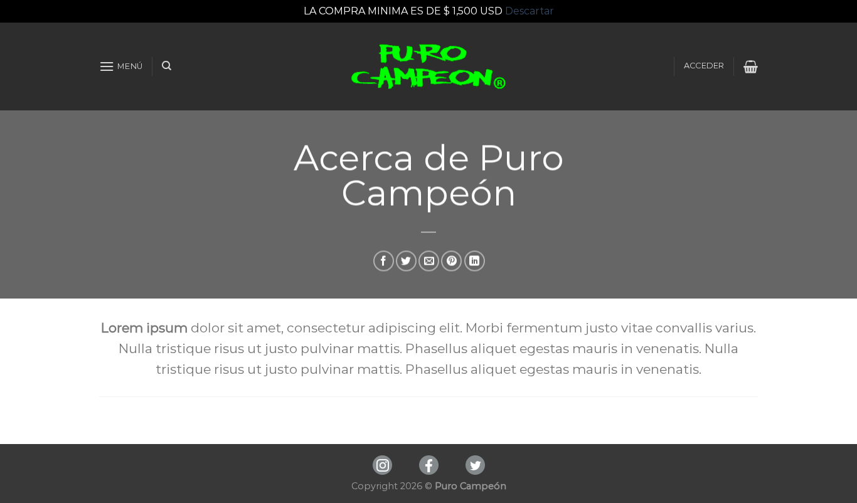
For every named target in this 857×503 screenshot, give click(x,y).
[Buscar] (166, 66)
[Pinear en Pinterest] (451, 261)
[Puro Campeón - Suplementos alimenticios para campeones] (428, 66)
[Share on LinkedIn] (474, 261)
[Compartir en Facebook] (383, 261)
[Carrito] (750, 66)
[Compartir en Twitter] (406, 261)
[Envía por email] (428, 261)
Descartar (529, 11)
